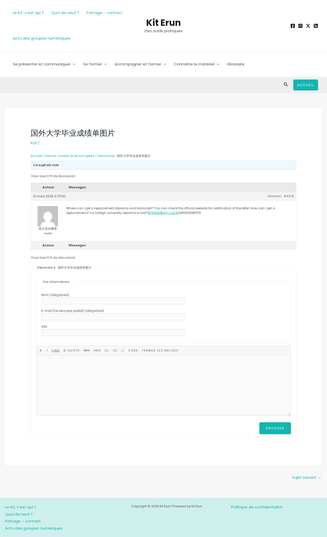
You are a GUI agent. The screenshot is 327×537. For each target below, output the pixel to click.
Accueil (36, 156)
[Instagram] (300, 26)
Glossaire (235, 64)
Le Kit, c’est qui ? (28, 12)
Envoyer (275, 428)
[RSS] (315, 26)
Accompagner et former (137, 64)
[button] (73, 64)
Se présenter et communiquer (42, 64)
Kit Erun (163, 22)
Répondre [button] (274, 196)
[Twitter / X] (308, 26)
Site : (45, 326)
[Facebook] (292, 26)
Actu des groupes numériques (41, 38)
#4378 (289, 196)
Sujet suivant (306, 477)
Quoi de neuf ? (65, 12)
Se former (92, 64)
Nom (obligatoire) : (56, 295)
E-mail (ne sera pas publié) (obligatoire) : (73, 311)
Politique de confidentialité (257, 507)
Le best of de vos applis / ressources (87, 156)
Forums (50, 156)
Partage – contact (104, 12)
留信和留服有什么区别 (163, 213)
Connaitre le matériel (194, 64)
